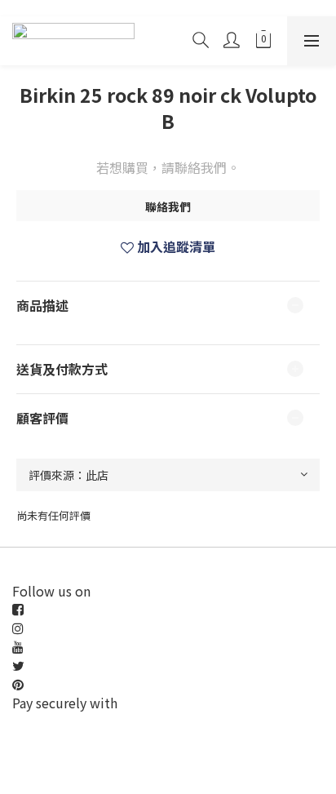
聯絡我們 (168, 206)
